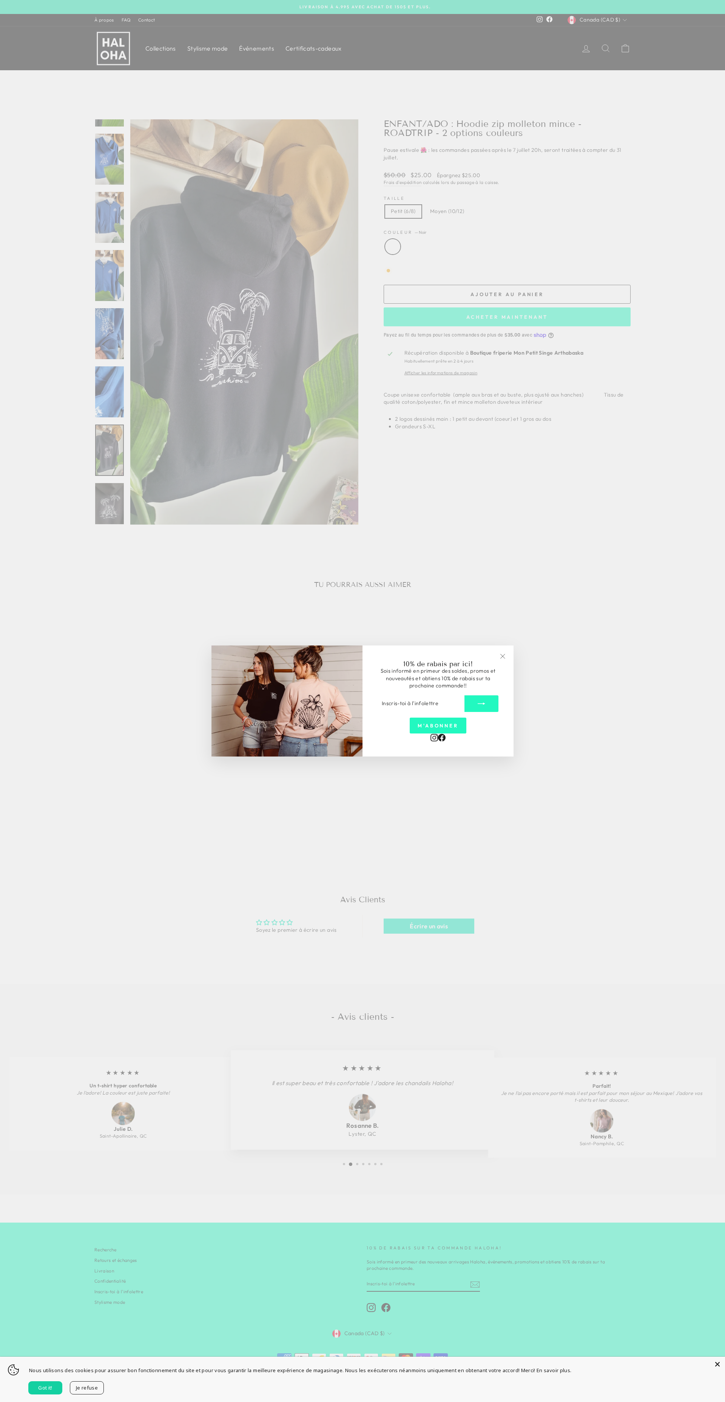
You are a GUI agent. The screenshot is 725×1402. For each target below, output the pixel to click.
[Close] (717, 1364)
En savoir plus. (554, 1370)
